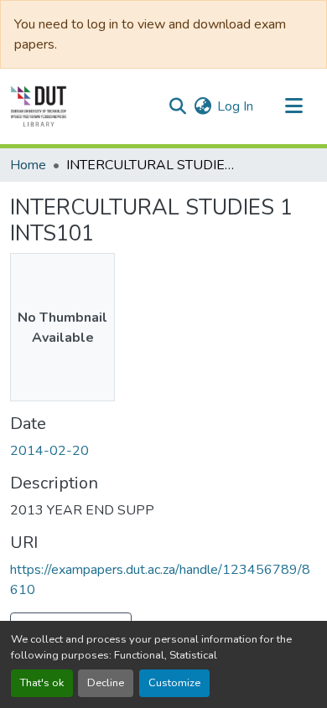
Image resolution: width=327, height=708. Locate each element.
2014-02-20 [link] (49, 451)
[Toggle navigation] (293, 106)
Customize (174, 682)
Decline (105, 682)
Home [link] (28, 165)
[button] (38, 106)
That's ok (42, 682)
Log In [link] (235, 106)
